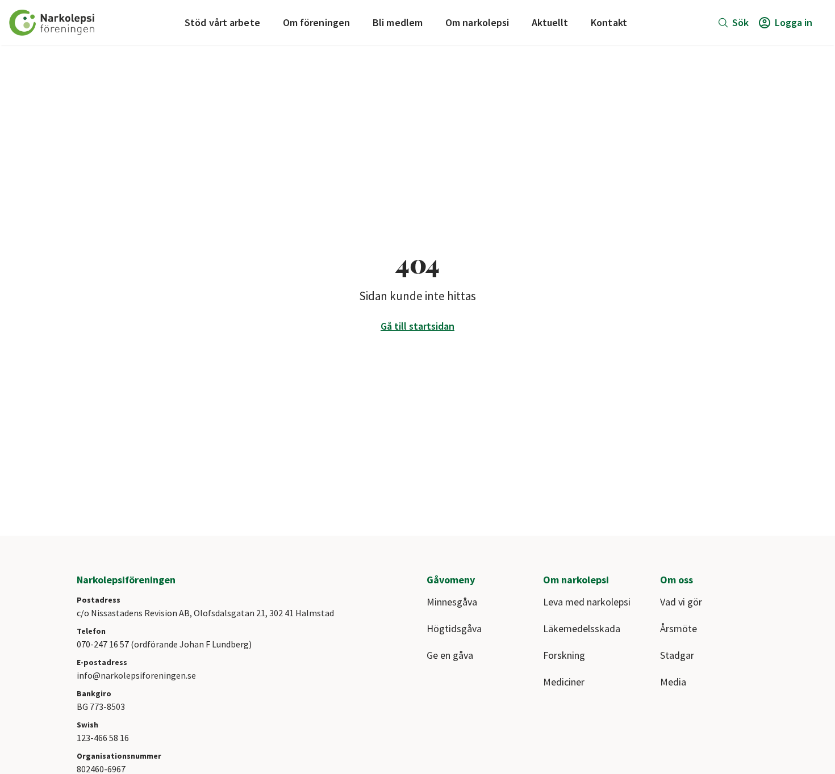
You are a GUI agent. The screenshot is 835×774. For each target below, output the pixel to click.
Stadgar (677, 655)
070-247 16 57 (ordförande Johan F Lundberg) (164, 644)
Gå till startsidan (417, 326)
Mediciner (563, 681)
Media (673, 681)
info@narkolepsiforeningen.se (136, 675)
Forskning (564, 655)
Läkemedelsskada (581, 628)
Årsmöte (678, 628)
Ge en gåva (450, 655)
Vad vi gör (681, 601)
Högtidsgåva (454, 628)
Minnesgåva (452, 601)
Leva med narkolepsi (587, 601)
